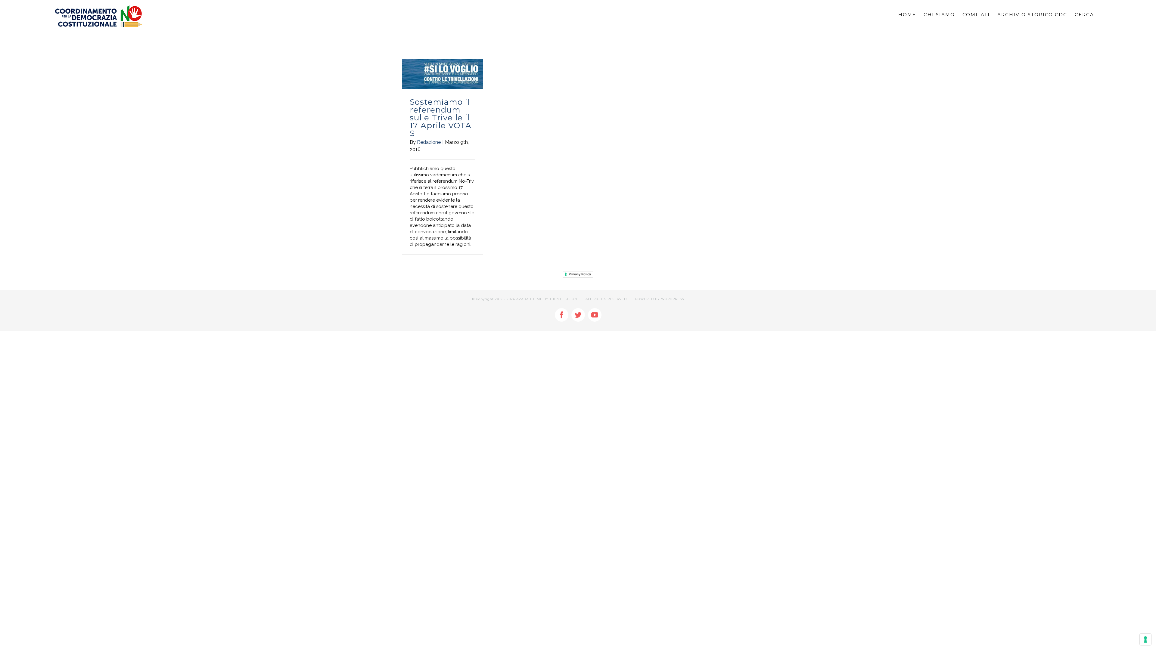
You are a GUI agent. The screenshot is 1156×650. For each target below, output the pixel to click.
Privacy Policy (580, 274)
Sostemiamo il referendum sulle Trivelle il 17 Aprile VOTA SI (440, 117)
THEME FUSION (563, 299)
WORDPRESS (672, 299)
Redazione (429, 142)
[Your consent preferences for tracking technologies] (1145, 639)
